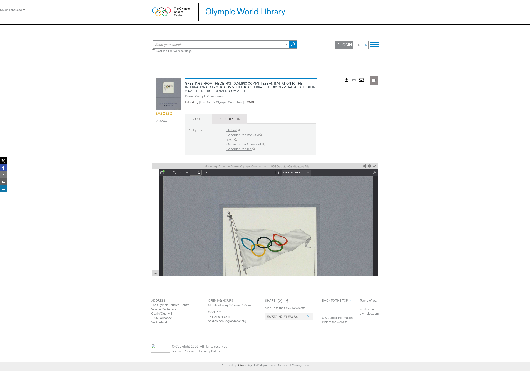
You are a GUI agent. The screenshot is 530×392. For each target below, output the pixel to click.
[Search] (239, 130)
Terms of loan (369, 300)
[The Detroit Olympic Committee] (221, 102)
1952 (229, 139)
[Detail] (369, 166)
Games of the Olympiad (243, 144)
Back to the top (335, 300)
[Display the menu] (374, 44)
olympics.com (369, 313)
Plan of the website (334, 322)
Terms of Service (184, 351)
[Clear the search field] (286, 44)
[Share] (364, 166)
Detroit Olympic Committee (204, 96)
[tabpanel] (265, 176)
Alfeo (241, 365)
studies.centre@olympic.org (227, 321)
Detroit (231, 130)
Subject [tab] (199, 118)
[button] (168, 93)
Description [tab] (230, 118)
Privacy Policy (209, 351)
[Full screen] (375, 166)
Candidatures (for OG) (242, 134)
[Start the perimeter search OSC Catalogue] (293, 44)
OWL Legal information (337, 317)
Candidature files (239, 148)
